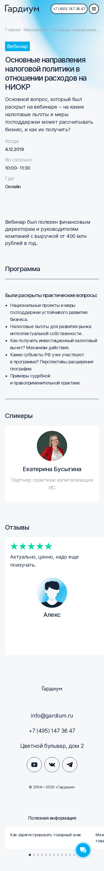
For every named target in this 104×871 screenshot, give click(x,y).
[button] (30, 855)
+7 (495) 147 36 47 (69, 8)
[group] (47, 838)
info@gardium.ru (52, 715)
